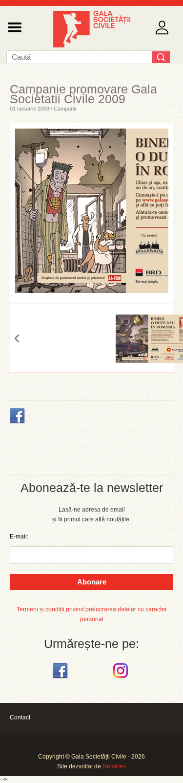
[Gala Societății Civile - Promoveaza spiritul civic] (91, 45)
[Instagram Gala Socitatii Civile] (121, 678)
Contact (20, 717)
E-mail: (19, 536)
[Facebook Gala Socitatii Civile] (61, 678)
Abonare (91, 582)
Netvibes (114, 766)
